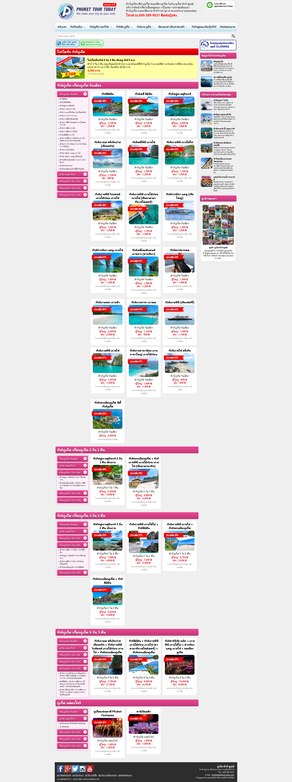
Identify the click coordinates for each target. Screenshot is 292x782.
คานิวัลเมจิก (64, 727)
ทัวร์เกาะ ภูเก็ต (144, 26)
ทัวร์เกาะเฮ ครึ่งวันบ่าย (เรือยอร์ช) (73, 112)
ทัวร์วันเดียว (76, 26)
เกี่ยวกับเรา (79, 775)
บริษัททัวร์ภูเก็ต (65, 775)
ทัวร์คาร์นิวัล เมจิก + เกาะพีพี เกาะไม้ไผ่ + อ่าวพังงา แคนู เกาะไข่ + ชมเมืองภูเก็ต (73, 692)
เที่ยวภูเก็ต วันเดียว (68, 94)
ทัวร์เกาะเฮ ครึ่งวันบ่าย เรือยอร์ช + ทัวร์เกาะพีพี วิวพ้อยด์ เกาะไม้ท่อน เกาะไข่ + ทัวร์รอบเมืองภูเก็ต (73, 675)
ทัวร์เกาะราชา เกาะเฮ (68, 116)
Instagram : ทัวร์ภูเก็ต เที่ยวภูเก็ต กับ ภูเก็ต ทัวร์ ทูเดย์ (82, 769)
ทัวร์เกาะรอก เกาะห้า (68, 109)
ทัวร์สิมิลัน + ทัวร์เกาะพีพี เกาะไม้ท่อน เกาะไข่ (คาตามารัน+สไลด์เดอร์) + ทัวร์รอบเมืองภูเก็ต (72, 683)
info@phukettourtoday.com (223, 775)
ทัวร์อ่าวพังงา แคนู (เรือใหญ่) (71, 156)
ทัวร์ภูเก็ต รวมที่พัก (99, 26)
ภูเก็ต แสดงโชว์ (67, 174)
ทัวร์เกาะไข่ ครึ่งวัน (67, 150)
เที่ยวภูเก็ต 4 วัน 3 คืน (70, 194)
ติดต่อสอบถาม (227, 26)
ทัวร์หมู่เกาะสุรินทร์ (67, 106)
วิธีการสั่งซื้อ (92, 775)
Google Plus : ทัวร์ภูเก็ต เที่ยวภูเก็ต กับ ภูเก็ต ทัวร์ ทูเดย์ (68, 769)
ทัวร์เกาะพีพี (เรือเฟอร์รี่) (69, 119)
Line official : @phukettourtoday (223, 5)
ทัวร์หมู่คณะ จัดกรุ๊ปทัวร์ (203, 26)
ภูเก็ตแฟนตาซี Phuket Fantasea (72, 723)
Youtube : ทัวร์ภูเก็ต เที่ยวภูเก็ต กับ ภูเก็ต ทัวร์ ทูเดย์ (90, 769)
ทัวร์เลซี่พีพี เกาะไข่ (67, 135)
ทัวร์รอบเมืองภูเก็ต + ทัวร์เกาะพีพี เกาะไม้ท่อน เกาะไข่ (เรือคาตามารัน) (73, 485)
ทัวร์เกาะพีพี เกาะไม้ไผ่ (68, 131)
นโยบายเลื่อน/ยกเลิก (109, 775)
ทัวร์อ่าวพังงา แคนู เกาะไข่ (70, 153)
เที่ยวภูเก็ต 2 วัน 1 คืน (69, 181)
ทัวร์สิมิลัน (63, 99)
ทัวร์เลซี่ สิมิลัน (65, 102)
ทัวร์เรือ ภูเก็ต (123, 26)
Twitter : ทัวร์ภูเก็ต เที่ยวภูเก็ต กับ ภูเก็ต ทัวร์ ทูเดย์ (75, 769)
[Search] (233, 36)
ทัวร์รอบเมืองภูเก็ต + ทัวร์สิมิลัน (72, 567)
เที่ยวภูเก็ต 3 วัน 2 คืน (69, 188)
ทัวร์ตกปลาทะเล (66, 166)
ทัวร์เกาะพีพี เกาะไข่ (67, 128)
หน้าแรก (61, 26)
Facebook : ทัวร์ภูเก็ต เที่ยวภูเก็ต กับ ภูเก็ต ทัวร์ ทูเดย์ (60, 769)
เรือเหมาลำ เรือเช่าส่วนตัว (171, 26)
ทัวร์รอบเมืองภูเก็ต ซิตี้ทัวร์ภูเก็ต (72, 169)
